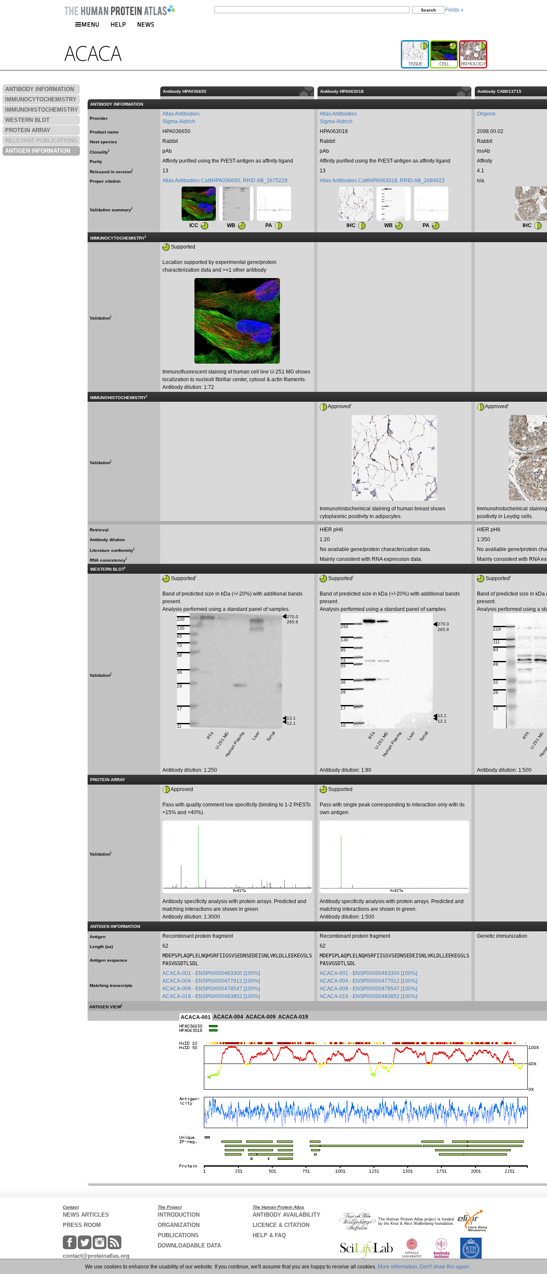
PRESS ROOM (82, 1225)
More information (397, 1267)
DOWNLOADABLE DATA (189, 1245)
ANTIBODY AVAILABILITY (287, 1215)
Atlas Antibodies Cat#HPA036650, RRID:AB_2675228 (225, 181)
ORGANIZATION (179, 1225)
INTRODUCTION (179, 1215)
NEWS (146, 24)
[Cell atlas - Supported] (444, 44)
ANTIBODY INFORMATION (39, 89)
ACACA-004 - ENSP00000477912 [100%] (211, 981)
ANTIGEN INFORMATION (37, 151)
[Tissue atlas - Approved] (415, 44)
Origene (486, 114)
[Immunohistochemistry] (356, 204)
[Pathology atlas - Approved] (473, 44)
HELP (118, 24)
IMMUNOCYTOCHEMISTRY (40, 99)
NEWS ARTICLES (86, 1215)
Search (428, 10)
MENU (91, 24)
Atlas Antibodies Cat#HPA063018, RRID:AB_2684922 (382, 181)
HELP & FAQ (269, 1235)
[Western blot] (236, 204)
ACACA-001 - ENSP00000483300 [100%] (211, 973)
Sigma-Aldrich (178, 121)
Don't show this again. (445, 1267)
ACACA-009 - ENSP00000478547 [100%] (211, 989)
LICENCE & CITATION (281, 1225)
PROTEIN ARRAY (27, 130)
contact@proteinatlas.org (96, 1256)
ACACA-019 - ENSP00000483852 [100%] (211, 996)
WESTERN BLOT (27, 120)
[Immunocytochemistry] (199, 204)
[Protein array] (274, 204)
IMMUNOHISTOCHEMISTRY (41, 110)
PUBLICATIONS (178, 1235)
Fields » (454, 10)
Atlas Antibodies (181, 114)
